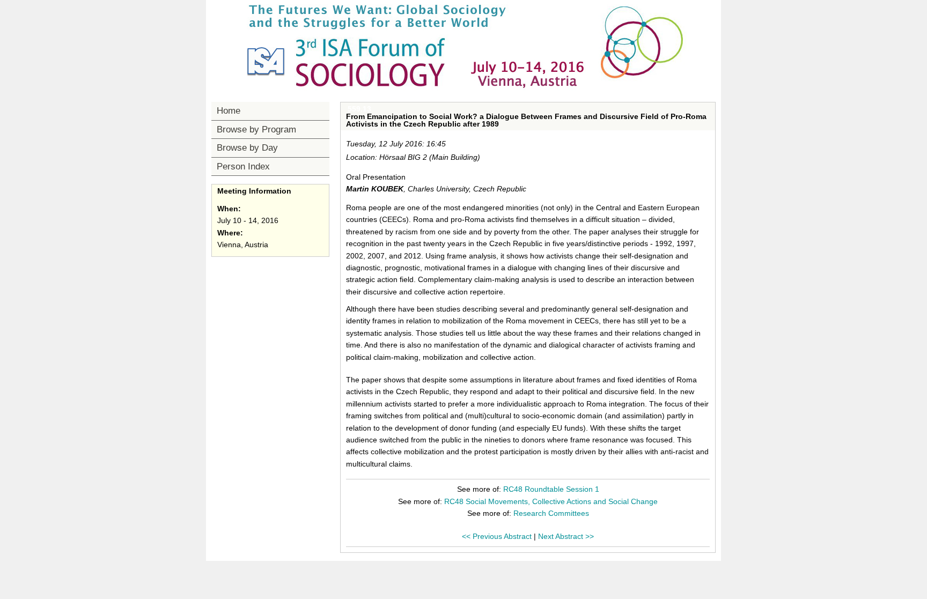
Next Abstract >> (566, 536)
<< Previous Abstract (497, 536)
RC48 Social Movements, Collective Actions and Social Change (551, 501)
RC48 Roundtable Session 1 (551, 489)
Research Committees (551, 513)
